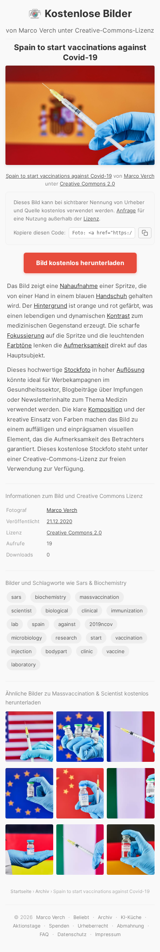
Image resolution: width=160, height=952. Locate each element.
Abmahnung (130, 926)
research (66, 638)
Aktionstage (26, 926)
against (67, 624)
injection (21, 651)
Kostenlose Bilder (88, 13)
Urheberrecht (93, 926)
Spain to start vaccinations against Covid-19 (59, 176)
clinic (87, 651)
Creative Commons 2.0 (87, 183)
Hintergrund (50, 305)
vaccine (115, 651)
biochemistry (50, 597)
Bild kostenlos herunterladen (80, 263)
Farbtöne (19, 345)
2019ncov (101, 624)
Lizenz (91, 218)
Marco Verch (139, 176)
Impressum (108, 934)
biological (56, 610)
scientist (21, 610)
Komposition (105, 409)
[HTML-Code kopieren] (144, 232)
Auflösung (130, 369)
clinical (89, 610)
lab (14, 624)
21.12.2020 (59, 521)
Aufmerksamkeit (86, 345)
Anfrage (126, 210)
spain (38, 624)
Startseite (20, 891)
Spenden (59, 926)
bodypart (56, 651)
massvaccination (99, 597)
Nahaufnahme (79, 286)
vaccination (129, 638)
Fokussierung (25, 335)
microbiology (26, 638)
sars (16, 597)
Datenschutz (72, 934)
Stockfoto (77, 369)
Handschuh (111, 296)
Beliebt (81, 917)
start (96, 638)
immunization (127, 610)
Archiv (42, 891)
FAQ (44, 934)
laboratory (23, 664)
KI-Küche (131, 917)
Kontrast (118, 315)
